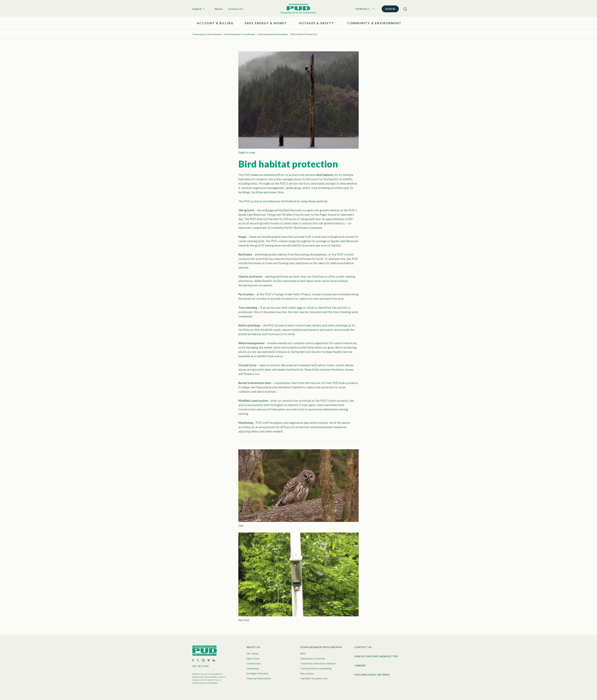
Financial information (258, 678)
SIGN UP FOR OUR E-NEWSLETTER (376, 656)
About (219, 8)
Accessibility (216, 674)
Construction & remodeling (316, 668)
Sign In (390, 8)
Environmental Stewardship (273, 34)
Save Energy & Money (266, 23)
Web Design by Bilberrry (205, 683)
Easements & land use (312, 658)
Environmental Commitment (239, 34)
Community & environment (374, 23)
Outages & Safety (316, 23)
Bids (303, 653)
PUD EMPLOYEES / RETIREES (372, 674)
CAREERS (360, 665)
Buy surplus (307, 673)
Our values (252, 653)
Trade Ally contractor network (318, 663)
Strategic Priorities (257, 673)
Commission (253, 663)
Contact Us (235, 8)
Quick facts (253, 658)
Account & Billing (215, 23)
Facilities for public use (313, 678)
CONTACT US (363, 647)
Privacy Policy (200, 674)
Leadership (252, 668)
